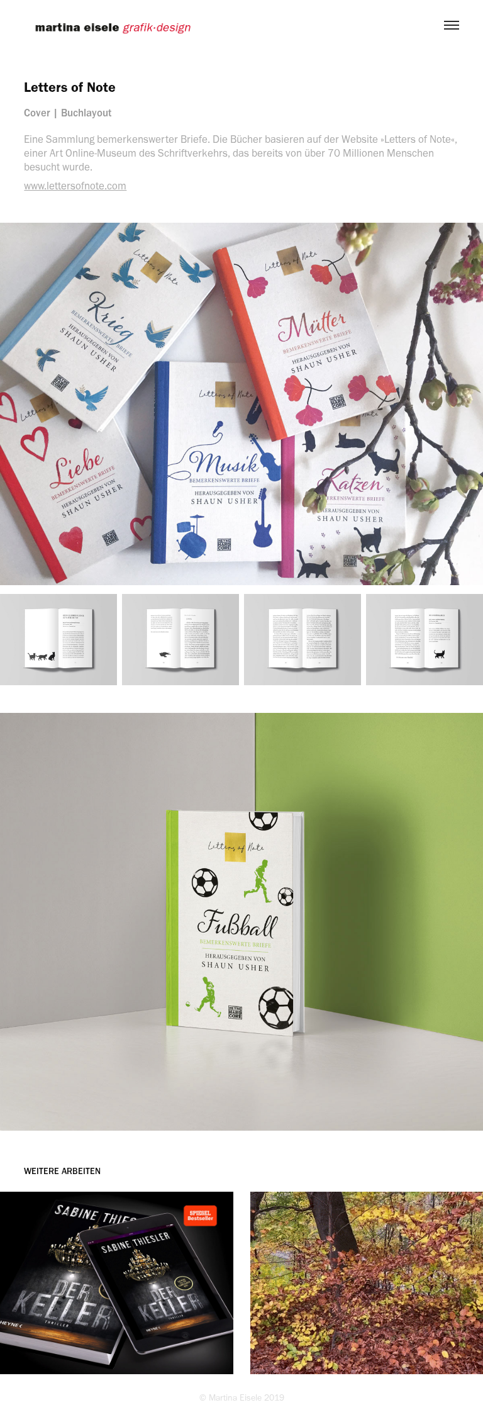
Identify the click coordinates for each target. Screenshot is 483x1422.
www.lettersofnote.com (75, 185)
